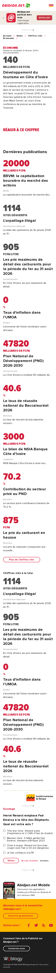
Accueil (7, 36)
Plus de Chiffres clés (21, 559)
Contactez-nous (16, 948)
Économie (8, 38)
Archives (44, 861)
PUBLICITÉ (27, 30)
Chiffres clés (35, 36)
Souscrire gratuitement (20, 915)
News (20, 36)
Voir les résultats (29, 861)
